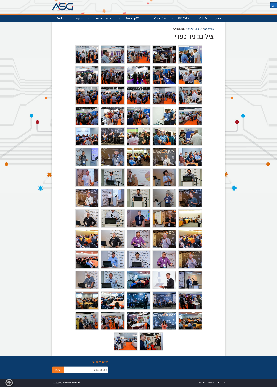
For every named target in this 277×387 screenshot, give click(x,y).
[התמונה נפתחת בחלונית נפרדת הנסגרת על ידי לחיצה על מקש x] (190, 54)
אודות (218, 18)
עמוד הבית (209, 28)
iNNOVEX (183, 18)
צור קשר (79, 18)
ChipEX (198, 28)
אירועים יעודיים (104, 18)
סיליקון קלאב (159, 18)
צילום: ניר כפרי (194, 36)
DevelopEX (132, 18)
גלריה (190, 28)
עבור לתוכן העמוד (138, 2)
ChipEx (203, 18)
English (61, 18)
